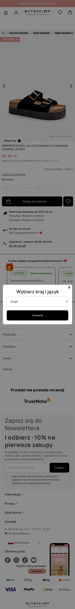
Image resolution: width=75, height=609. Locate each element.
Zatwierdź (37, 315)
